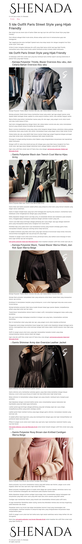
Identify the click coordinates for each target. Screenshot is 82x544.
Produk (12, 19)
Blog (18, 19)
